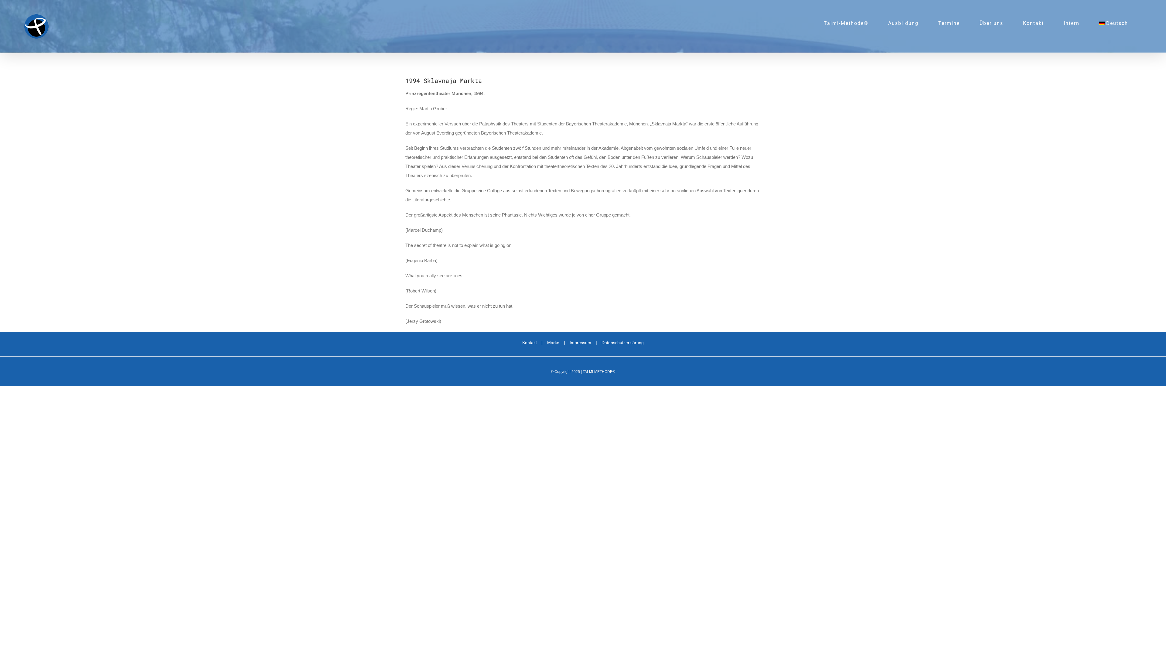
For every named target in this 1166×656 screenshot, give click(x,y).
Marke (553, 342)
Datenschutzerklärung (623, 342)
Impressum (580, 342)
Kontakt (529, 342)
